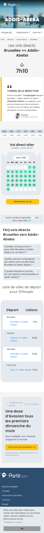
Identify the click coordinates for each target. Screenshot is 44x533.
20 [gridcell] (21, 180)
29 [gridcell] (17, 167)
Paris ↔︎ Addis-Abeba (20, 369)
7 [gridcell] (25, 172)
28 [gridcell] (12, 167)
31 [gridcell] (25, 167)
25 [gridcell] (12, 185)
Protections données (12, 495)
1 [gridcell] (29, 167)
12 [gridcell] (17, 176)
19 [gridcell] (17, 180)
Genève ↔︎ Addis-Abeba (19, 339)
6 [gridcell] (21, 172)
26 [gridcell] (17, 185)
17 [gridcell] (8, 180)
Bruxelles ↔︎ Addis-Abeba (19, 323)
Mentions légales (10, 486)
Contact (6, 499)
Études (5, 504)
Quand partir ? (23, 32)
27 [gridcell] (8, 167)
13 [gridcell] (21, 176)
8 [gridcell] (29, 172)
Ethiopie (5, 32)
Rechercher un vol (22, 201)
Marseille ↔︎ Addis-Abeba (19, 355)
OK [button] (22, 529)
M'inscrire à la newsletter (20, 447)
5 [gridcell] (16, 172)
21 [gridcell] (25, 180)
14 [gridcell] (25, 176)
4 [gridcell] (12, 172)
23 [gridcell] (34, 180)
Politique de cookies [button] (13, 522)
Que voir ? (37, 32)
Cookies (6, 491)
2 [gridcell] (34, 167)
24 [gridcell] (8, 185)
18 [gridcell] (12, 180)
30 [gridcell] (21, 167)
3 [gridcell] (8, 172)
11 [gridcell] (12, 176)
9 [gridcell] (34, 172)
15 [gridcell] (30, 176)
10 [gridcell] (8, 176)
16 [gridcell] (34, 176)
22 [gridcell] (30, 180)
